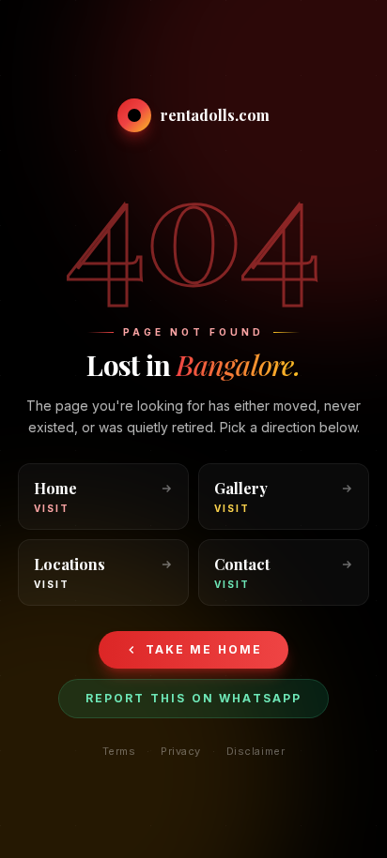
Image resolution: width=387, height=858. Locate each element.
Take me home (204, 649)
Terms (119, 751)
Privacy (181, 751)
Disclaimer (256, 751)
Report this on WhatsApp (193, 698)
